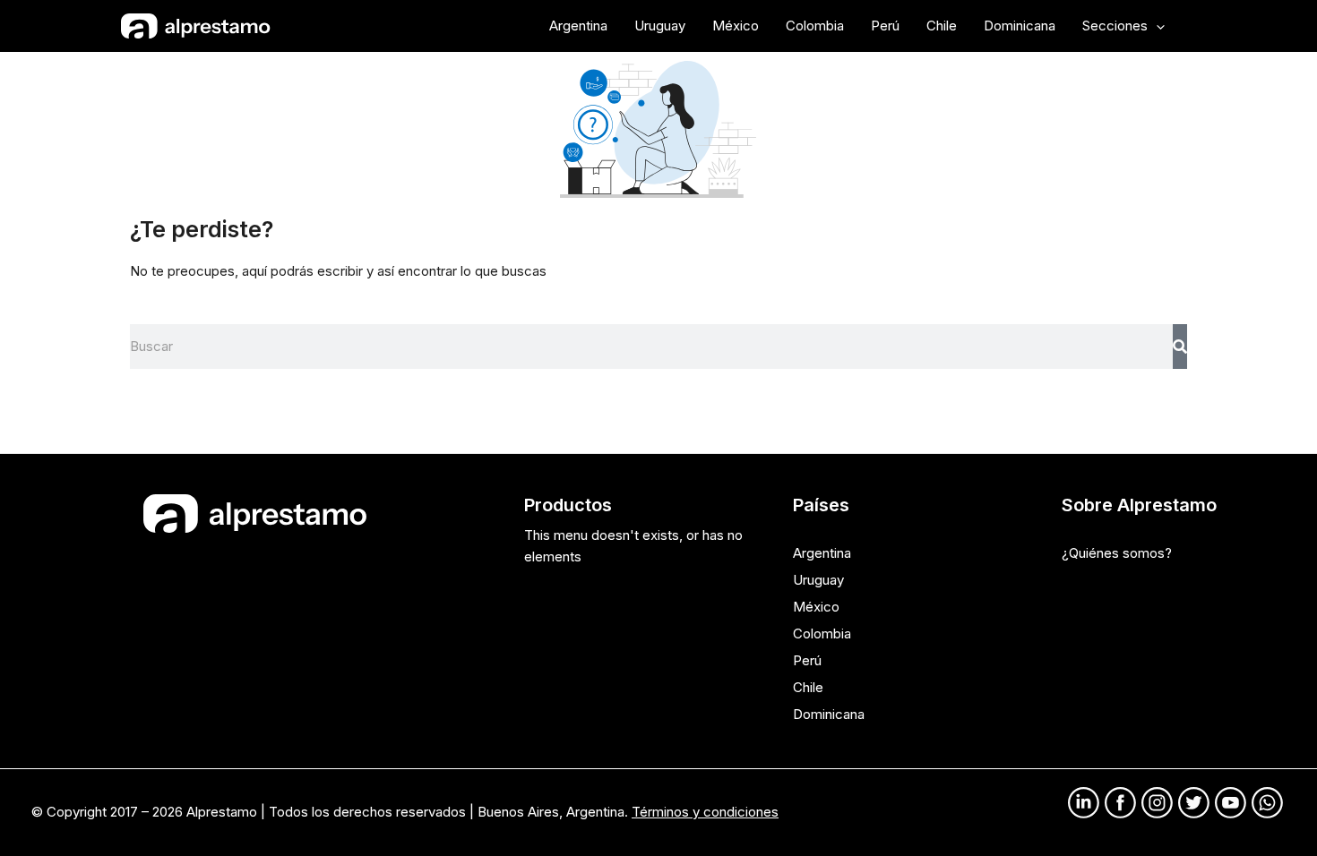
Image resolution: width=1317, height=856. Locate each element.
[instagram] (1157, 802)
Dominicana (829, 714)
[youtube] (1230, 802)
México (816, 606)
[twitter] (1193, 802)
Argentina (822, 552)
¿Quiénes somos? (1117, 552)
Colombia (822, 633)
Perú (807, 660)
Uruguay (818, 579)
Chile (808, 687)
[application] (1156, 26)
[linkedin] (1083, 802)
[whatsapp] (1267, 802)
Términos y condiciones (705, 811)
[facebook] (1120, 802)
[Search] (1180, 346)
